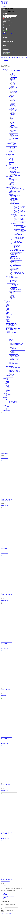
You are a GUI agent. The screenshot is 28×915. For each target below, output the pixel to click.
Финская (13, 196)
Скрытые (16, 249)
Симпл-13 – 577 (4, 695)
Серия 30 (13, 130)
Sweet (12, 104)
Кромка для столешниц (14, 372)
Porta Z (13, 78)
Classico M (14, 87)
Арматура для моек (13, 363)
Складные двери (10, 276)
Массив (11, 88)
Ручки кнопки (14, 356)
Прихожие (5, 393)
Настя (7, 319)
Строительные (12, 171)
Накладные (11, 364)
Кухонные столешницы (14, 371)
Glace (12, 99)
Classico (13, 140)
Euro (12, 112)
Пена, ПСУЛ (12, 147)
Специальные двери (11, 165)
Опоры (10, 340)
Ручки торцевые (15, 355)
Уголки (13, 351)
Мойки (7, 360)
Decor (12, 293)
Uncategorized (6, 410)
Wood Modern (14, 138)
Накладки (13, 214)
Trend (12, 80)
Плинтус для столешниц (15, 368)
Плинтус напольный (14, 284)
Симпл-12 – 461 (4, 458)
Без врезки (17, 245)
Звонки (10, 192)
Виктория (8, 316)
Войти (2, 910)
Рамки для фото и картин (15, 291)
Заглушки (13, 348)
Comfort (13, 113)
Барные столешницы (14, 370)
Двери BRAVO (9, 57)
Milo (12, 296)
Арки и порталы (10, 176)
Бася (7, 379)
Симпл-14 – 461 (4, 743)
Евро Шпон (11, 139)
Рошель (8, 391)
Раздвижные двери (11, 143)
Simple (13, 83)
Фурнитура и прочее (11, 187)
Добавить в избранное (6, 451)
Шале (7, 306)
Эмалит (11, 94)
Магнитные (17, 235)
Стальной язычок (18, 238)
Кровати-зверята (13, 401)
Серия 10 (13, 129)
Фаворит (8, 406)
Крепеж (11, 151)
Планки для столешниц (17, 343)
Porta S (10, 164)
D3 (6, 409)
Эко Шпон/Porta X (13, 279)
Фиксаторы (14, 223)
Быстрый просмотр (5, 453)
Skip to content (4, 1)
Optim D (11, 158)
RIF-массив (14, 89)
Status (12, 125)
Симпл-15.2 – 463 (5, 885)
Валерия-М (9, 315)
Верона (8, 310)
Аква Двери (12, 168)
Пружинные (17, 248)
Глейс (7, 386)
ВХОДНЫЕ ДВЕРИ (10, 154)
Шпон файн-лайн (13, 109)
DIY (12, 183)
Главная (3, 57)
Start (12, 122)
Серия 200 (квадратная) (20, 206)
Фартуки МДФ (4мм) (11, 329)
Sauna (12, 108)
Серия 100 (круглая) (19, 212)
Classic (13, 292)
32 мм (12, 374)
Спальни (5, 378)
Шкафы (5, 405)
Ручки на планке (15, 262)
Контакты (5, 24)
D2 (6, 408)
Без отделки (14, 92)
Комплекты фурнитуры (17, 274)
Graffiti (13, 115)
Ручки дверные (15, 203)
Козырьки (11, 194)
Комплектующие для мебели (10, 324)
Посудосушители (10, 325)
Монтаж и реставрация (11, 146)
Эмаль (10, 117)
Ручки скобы (14, 359)
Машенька (8, 394)
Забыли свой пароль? (6, 913)
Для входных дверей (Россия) (16, 250)
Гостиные (5, 383)
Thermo (10, 163)
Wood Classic (14, 135)
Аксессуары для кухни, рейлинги (14, 328)
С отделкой (14, 91)
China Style (11, 162)
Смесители (9, 327)
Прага (7, 312)
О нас (4, 21)
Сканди (8, 301)
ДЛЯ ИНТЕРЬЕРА (10, 283)
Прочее (13, 202)
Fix (12, 118)
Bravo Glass (14, 106)
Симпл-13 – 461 (4, 600)
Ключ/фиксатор (18, 242)
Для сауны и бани (13, 170)
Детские (5, 397)
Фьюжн (8, 308)
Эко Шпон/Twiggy (13, 144)
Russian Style (12, 160)
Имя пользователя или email (8, 904)
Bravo (12, 182)
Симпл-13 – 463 (4, 648)
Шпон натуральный (13, 133)
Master (13, 97)
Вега (7, 320)
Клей (10, 152)
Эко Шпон (3, 59)
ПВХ (10, 121)
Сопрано (8, 382)
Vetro (12, 73)
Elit (12, 134)
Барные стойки (10, 375)
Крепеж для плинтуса (16, 289)
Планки (10, 341)
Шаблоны (11, 339)
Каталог (5, 13)
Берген (8, 390)
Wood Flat (13, 136)
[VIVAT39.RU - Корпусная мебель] (4, 3)
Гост (12, 131)
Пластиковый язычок (19, 237)
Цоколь (10, 337)
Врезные (16, 246)
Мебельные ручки (13, 354)
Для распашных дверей (17, 272)
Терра (7, 304)
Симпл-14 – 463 (4, 790)
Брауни (8, 317)
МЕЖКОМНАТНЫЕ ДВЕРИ (20, 57)
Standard (13, 110)
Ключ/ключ (17, 241)
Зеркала (8, 331)
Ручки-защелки (18, 204)
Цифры (13, 200)
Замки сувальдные (16, 253)
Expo (12, 295)
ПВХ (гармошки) (13, 281)
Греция (8, 321)
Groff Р (10, 155)
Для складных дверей (14, 191)
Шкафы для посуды (11, 323)
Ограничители (14, 199)
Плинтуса (11, 346)
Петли (12, 243)
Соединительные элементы (18, 350)
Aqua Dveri (14, 77)
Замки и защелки (15, 233)
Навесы (11, 333)
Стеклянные (12, 105)
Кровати (8, 399)
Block (12, 86)
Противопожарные (13, 167)
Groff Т (10, 156)
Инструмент (12, 150)
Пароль (3, 908)
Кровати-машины (13, 402)
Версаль (8, 313)
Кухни (4, 300)
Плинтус (13, 347)
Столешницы (9, 366)
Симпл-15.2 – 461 (5, 838)
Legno (12, 82)
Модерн (8, 387)
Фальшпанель (9, 377)
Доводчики (14, 198)
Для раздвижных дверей (15, 188)
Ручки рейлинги (15, 358)
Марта (7, 385)
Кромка (13, 352)
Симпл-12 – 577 (4, 553)
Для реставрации (13, 148)
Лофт (7, 305)
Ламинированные (13, 127)
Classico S (13, 79)
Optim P (11, 159)
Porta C (13, 84)
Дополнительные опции (15, 404)
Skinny (12, 114)
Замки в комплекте (19, 234)
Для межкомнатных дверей (15, 195)
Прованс (8, 309)
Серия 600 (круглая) (19, 210)
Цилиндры (14, 239)
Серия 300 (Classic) (19, 207)
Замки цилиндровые (16, 252)
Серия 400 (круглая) (19, 208)
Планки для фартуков (16, 344)
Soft (12, 74)
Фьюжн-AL (8, 302)
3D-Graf (11, 96)
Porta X (13, 75)
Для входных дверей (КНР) (15, 258)
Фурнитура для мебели (11, 332)
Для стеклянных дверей (15, 265)
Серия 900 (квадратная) (20, 211)
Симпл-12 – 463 (4, 505)
